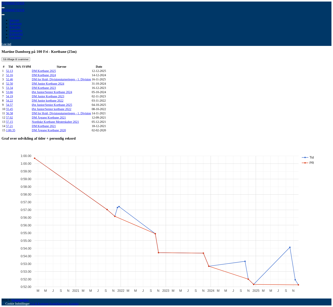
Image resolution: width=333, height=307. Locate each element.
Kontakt (73, 303)
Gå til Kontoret (39, 303)
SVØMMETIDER (13, 3)
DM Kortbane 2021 (44, 126)
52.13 (9, 71)
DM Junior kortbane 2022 (47, 100)
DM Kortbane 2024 (44, 75)
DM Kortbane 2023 (44, 87)
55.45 (9, 109)
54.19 (9, 96)
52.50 (9, 83)
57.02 (9, 117)
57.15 (9, 121)
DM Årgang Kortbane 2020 (49, 130)
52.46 (9, 79)
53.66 (9, 92)
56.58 (9, 113)
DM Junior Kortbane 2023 (48, 96)
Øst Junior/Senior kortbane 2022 (51, 109)
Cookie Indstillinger (17, 303)
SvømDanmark (58, 303)
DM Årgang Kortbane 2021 (49, 117)
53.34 (9, 87)
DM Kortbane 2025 (44, 71)
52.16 (9, 75)
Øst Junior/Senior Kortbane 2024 (52, 92)
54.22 (9, 100)
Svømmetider (20, 300)
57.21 (9, 126)
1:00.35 (10, 130)
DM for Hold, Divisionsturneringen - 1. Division (61, 79)
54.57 (9, 104)
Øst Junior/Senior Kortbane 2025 (52, 104)
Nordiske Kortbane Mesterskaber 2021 (55, 121)
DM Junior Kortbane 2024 (48, 83)
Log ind (6, 44)
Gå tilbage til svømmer (16, 59)
